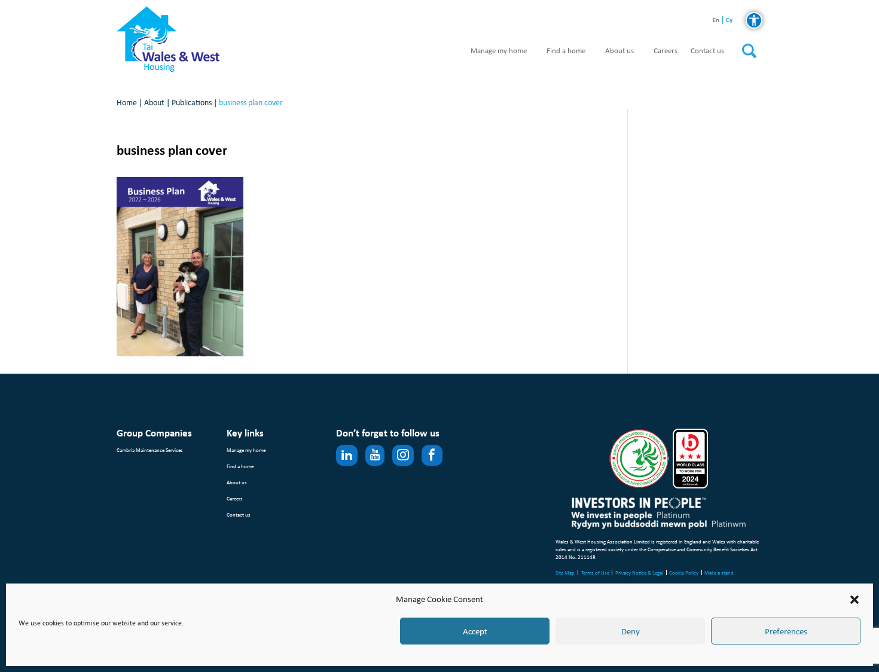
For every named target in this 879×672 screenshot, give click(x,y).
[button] (854, 600)
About (154, 102)
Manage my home (499, 51)
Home (127, 102)
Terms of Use (595, 572)
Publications (192, 102)
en (716, 20)
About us (619, 51)
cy (729, 20)
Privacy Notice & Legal (639, 572)
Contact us (707, 51)
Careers (665, 51)
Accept (475, 631)
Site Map (565, 572)
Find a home (566, 51)
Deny (630, 631)
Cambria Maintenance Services (150, 450)
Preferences (786, 631)
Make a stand (719, 572)
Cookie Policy (683, 572)
